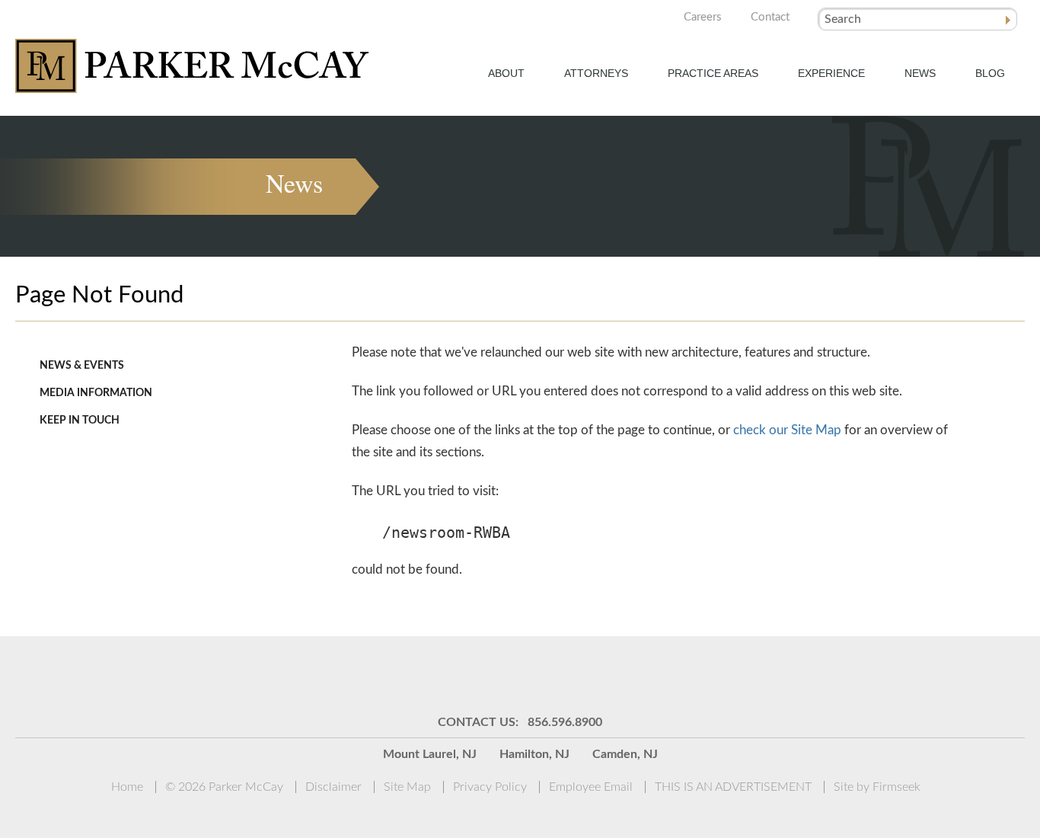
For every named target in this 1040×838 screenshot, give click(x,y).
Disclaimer (333, 787)
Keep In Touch (80, 420)
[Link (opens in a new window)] (425, 674)
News (920, 73)
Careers (703, 17)
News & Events (82, 365)
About (506, 73)
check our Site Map (787, 430)
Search (843, 19)
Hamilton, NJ (534, 754)
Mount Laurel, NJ (430, 754)
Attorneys (596, 73)
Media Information (96, 393)
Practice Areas (713, 73)
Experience (831, 73)
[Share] (463, 674)
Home (127, 787)
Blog (990, 73)
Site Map (407, 787)
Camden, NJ (625, 754)
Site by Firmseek (877, 787)
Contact (770, 17)
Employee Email (591, 787)
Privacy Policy (490, 787)
